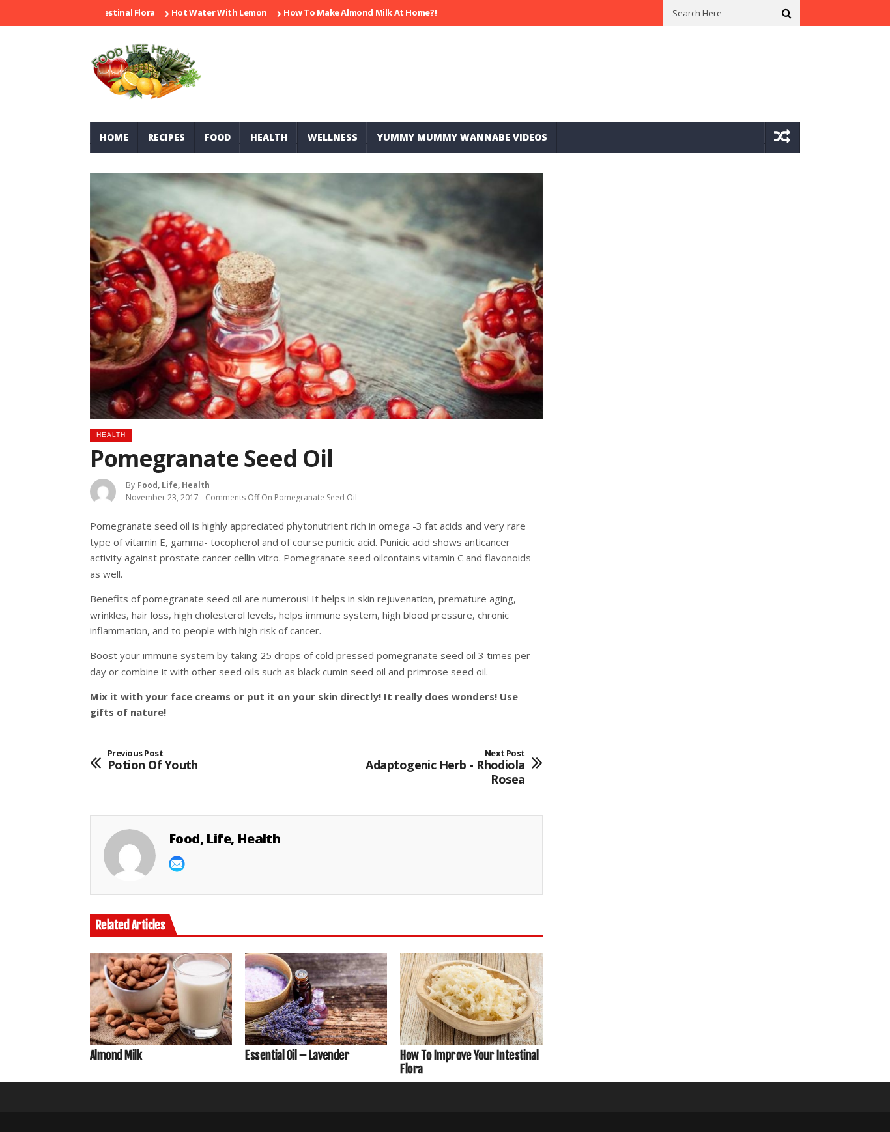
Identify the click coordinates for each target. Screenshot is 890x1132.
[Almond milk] (161, 999)
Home (114, 137)
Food (218, 137)
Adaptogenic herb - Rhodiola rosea (445, 767)
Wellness (333, 137)
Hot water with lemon (192, 12)
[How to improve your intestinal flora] (471, 999)
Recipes (166, 137)
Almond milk (115, 1055)
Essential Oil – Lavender (297, 1055)
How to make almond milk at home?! (332, 12)
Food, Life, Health (173, 484)
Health (269, 137)
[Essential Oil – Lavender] (316, 999)
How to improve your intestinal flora (469, 1063)
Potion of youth (153, 760)
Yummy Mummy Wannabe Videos (462, 137)
